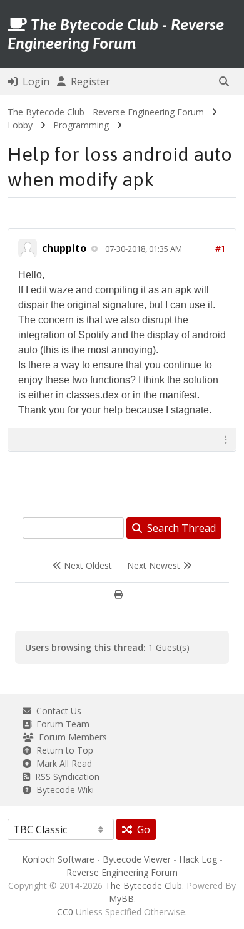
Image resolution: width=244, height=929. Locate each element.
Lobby (20, 125)
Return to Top (62, 750)
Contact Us (56, 711)
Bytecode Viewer (137, 859)
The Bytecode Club (143, 885)
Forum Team (60, 724)
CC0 (65, 912)
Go (141, 829)
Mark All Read (61, 763)
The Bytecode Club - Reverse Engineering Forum (106, 112)
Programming (81, 125)
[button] (223, 81)
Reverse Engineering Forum (122, 872)
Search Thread (179, 528)
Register (88, 81)
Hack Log (198, 859)
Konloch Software (58, 859)
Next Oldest (86, 565)
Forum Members (70, 737)
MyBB (121, 899)
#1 (220, 248)
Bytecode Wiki (62, 790)
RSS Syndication (64, 776)
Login (33, 81)
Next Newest (155, 565)
